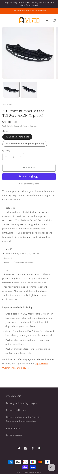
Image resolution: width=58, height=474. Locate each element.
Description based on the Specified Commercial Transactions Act (23, 419)
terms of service (14, 435)
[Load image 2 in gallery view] (29, 90)
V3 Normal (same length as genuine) (25, 144)
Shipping (16, 126)
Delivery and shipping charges (21, 403)
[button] (3, 20)
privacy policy (13, 428)
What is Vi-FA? (13, 396)
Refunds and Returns (16, 410)
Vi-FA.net (25, 472)
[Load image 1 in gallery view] (11, 90)
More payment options (29, 184)
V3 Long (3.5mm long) (17, 137)
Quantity (6, 150)
